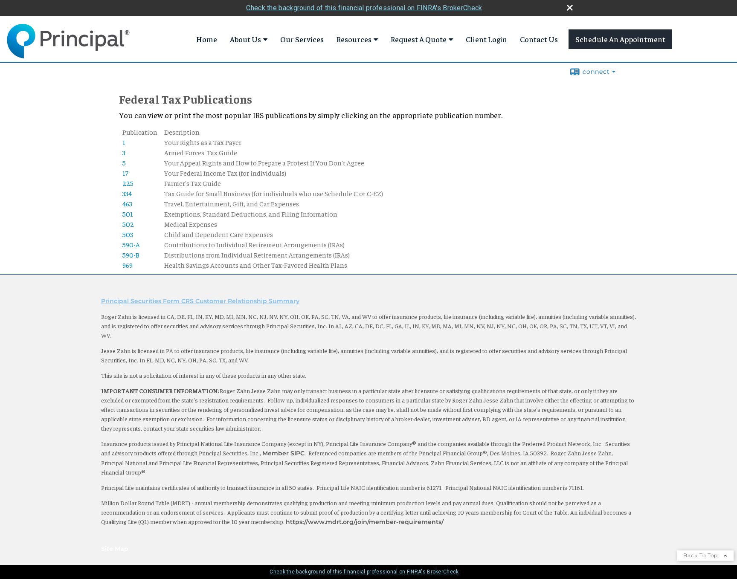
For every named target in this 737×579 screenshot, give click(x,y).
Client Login (486, 39)
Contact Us (539, 39)
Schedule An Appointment (620, 39)
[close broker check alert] (569, 7)
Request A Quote (419, 39)
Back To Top (701, 555)
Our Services (302, 39)
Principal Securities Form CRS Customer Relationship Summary (200, 301)
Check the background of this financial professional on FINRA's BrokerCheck (364, 8)
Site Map (114, 549)
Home (206, 39)
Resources (354, 39)
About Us (245, 39)
